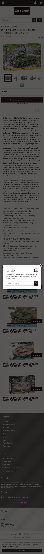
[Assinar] (36, 283)
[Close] (41, 265)
